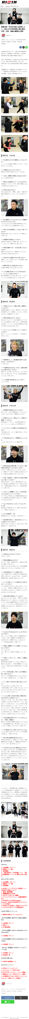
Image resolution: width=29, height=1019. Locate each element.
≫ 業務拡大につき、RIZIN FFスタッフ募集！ (13, 974)
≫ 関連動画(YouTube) (8, 893)
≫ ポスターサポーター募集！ (10, 895)
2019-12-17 (8, 35)
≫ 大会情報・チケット (8, 867)
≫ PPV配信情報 (5, 927)
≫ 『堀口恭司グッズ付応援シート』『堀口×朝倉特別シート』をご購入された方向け (14, 874)
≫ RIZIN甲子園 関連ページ (8, 961)
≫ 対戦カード (5, 925)
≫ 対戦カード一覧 (7, 869)
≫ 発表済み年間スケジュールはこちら (12, 914)
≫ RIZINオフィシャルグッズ (9, 968)
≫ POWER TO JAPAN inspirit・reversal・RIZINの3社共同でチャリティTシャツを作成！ (14, 902)
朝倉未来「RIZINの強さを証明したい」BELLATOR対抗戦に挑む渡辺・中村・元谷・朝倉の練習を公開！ (13, 29)
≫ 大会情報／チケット (7, 923)
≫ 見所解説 (5, 871)
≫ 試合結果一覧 (5, 955)
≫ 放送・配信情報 (7, 892)
